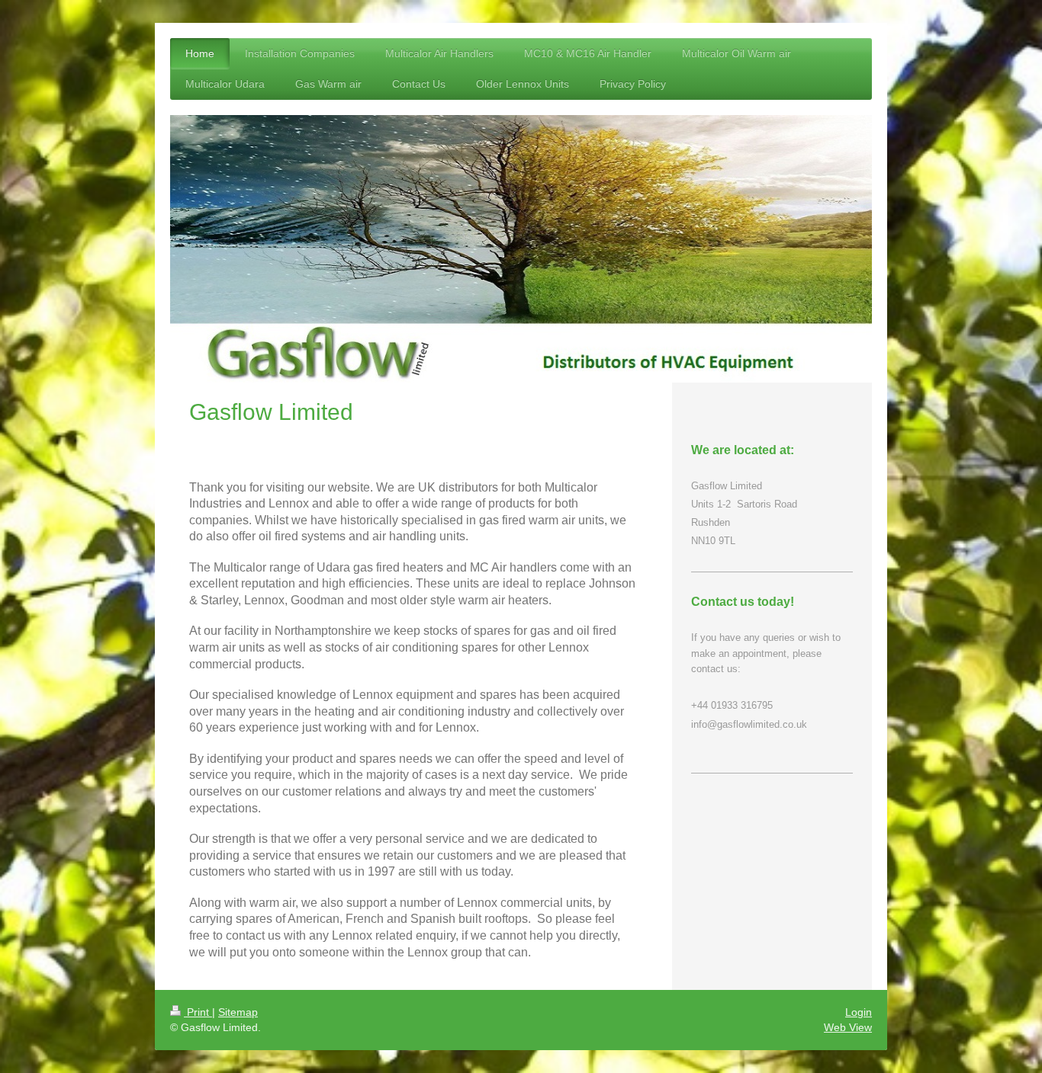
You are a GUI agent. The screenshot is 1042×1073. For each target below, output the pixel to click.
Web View (848, 1027)
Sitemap (238, 1012)
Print (198, 1012)
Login (858, 1012)
